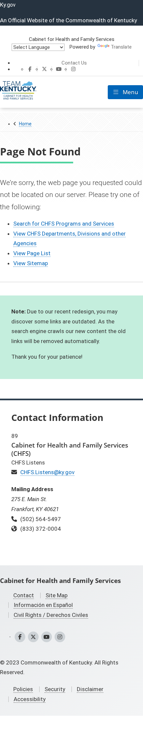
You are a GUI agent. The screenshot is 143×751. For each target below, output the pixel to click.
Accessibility (30, 699)
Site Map (57, 595)
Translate (121, 47)
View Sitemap (30, 263)
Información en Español (43, 605)
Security (55, 689)
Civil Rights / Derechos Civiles (51, 615)
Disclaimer (90, 689)
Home (25, 123)
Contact (23, 595)
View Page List (32, 253)
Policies (23, 689)
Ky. (8, 4)
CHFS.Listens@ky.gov (47, 472)
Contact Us (74, 63)
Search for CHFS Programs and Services (63, 223)
